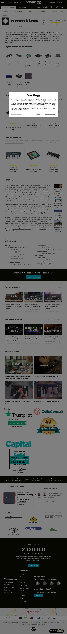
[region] (33, 104)
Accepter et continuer (50, 114)
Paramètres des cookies (16, 113)
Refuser (38, 114)
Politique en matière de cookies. (20, 109)
